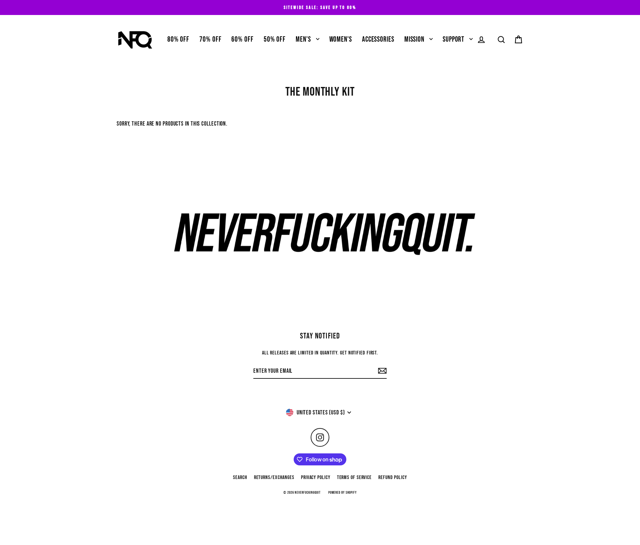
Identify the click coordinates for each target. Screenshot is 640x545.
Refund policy (392, 477)
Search (240, 477)
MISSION (415, 39)
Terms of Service (354, 477)
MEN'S (304, 39)
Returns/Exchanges (274, 477)
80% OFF (178, 39)
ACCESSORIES (378, 39)
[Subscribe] (381, 371)
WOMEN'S (340, 39)
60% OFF (242, 39)
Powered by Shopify (342, 492)
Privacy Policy (315, 477)
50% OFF (275, 39)
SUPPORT (454, 39)
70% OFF (210, 39)
